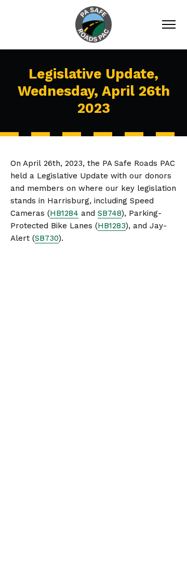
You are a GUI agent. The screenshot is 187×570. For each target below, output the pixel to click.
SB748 (110, 213)
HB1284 (64, 213)
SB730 (47, 238)
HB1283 (112, 225)
